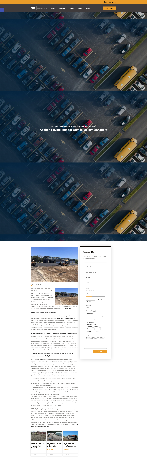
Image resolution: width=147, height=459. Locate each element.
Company (79, 8)
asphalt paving (67, 308)
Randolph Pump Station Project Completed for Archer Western (54, 445)
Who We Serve (62, 8)
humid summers (61, 339)
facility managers (38, 359)
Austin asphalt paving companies (65, 318)
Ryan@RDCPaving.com (43, 426)
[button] (2, 10)
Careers (88, 8)
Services (53, 8)
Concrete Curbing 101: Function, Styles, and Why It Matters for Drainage (37, 445)
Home (52, 126)
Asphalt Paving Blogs (60, 126)
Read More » (34, 451)
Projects (72, 8)
